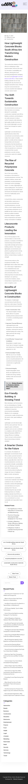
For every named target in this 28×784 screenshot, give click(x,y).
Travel (5, 755)
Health (5, 730)
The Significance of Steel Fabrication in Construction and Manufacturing (15, 510)
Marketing (6, 739)
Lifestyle (6, 736)
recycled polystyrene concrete (13, 558)
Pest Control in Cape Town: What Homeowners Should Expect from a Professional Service (13, 672)
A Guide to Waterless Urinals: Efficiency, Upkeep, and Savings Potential (15, 523)
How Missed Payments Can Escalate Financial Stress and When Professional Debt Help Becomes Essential (14, 625)
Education (6, 716)
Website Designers (18, 779)
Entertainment (7, 722)
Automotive (7, 705)
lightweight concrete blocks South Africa (13, 549)
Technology (7, 753)
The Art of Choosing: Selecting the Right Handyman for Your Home (15, 516)
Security (6, 747)
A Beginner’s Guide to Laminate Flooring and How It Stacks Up (15, 529)
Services (6, 750)
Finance (6, 725)
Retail (5, 744)
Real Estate (7, 741)
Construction (10, 39)
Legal (5, 733)
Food (5, 728)
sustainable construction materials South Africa (13, 563)
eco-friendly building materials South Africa (13, 543)
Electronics (7, 719)
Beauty (5, 708)
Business (6, 711)
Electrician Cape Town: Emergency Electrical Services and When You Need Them (13, 656)
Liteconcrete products (13, 554)
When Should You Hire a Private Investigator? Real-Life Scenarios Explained (12, 684)
